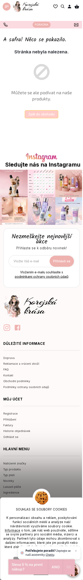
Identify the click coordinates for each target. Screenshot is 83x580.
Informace (12, 530)
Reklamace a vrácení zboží (21, 363)
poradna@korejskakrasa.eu (77, 25)
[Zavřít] (76, 551)
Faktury (8, 425)
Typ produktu (12, 469)
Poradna (41, 24)
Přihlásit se (61, 261)
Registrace (10, 413)
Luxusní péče (12, 486)
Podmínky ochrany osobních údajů (26, 387)
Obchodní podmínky (16, 381)
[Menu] (7, 7)
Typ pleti (9, 475)
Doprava (9, 358)
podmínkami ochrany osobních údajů (41, 276)
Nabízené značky (14, 463)
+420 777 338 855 (6, 25)
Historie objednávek (16, 431)
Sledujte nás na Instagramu (42, 164)
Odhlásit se (10, 437)
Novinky (8, 480)
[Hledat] (63, 6)
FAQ (6, 369)
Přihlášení (9, 419)
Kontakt (8, 375)
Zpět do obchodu (41, 114)
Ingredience (11, 492)
